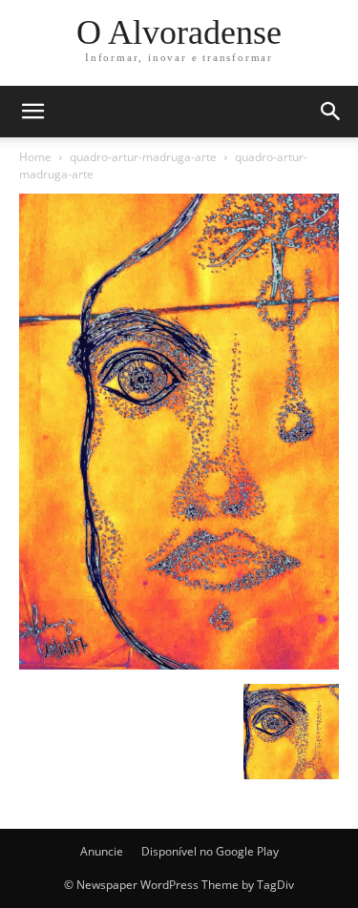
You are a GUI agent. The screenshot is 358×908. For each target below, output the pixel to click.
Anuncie (101, 851)
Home (35, 157)
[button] (331, 111)
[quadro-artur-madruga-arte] (179, 664)
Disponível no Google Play (210, 851)
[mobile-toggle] (32, 111)
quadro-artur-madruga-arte (143, 157)
